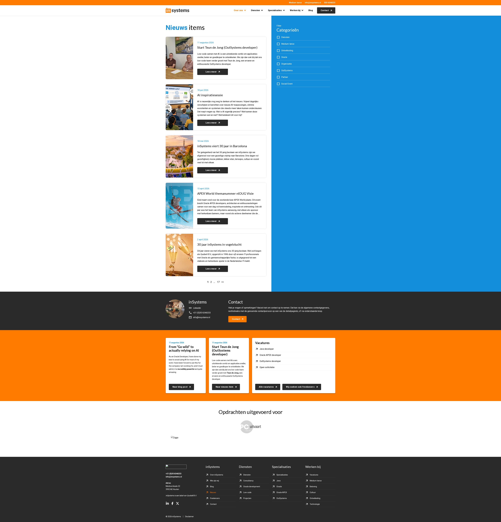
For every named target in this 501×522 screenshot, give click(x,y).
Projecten (247, 498)
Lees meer (211, 72)
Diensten (255, 10)
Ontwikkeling (315, 498)
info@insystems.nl (313, 3)
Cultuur (313, 492)
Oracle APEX (281, 492)
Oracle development (251, 486)
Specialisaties (275, 10)
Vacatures (314, 475)
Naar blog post (179, 387)
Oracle (279, 486)
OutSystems (281, 498)
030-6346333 (329, 3)
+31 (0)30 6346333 (173, 474)
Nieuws (213, 492)
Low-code (247, 492)
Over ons (238, 10)
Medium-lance (295, 3)
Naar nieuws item (224, 387)
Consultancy (248, 481)
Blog (310, 10)
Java (278, 481)
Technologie (315, 504)
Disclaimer (189, 516)
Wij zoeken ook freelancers (300, 387)
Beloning (313, 486)
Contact (325, 10)
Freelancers (215, 498)
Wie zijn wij (214, 481)
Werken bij (295, 10)
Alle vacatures (266, 387)
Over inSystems (216, 475)
